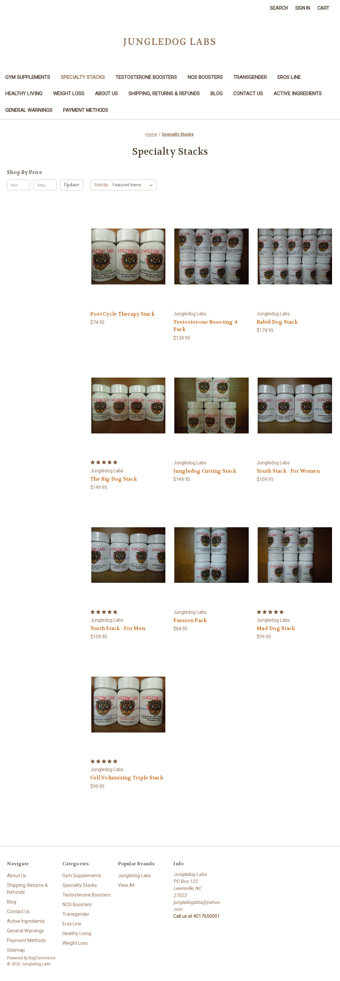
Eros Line (289, 77)
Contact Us (248, 93)
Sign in (302, 8)
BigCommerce (42, 958)
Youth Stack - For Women (288, 471)
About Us (106, 93)
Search (279, 8)
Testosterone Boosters (146, 77)
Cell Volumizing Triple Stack (126, 777)
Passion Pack (190, 620)
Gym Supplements (27, 77)
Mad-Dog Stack (276, 628)
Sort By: (101, 184)
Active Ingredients (298, 93)
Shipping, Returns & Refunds (164, 93)
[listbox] (134, 185)
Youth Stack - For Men (117, 628)
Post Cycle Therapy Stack (122, 314)
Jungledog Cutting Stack (204, 471)
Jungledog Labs (134, 875)
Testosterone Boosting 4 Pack (205, 326)
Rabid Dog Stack (277, 322)
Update (71, 185)
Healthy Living (23, 93)
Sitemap (16, 950)
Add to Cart (128, 262)
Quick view (128, 250)
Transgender (250, 77)
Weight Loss (68, 93)
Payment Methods (85, 110)
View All (126, 885)
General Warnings (28, 110)
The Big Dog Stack (113, 479)
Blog (217, 93)
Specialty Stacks (83, 77)
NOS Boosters (205, 77)
